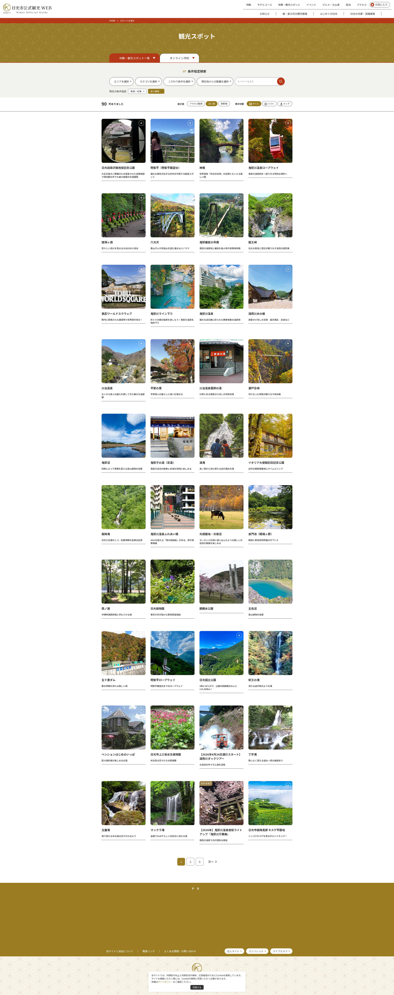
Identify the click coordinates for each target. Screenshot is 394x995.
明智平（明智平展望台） (166, 168)
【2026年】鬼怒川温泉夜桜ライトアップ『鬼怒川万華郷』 (220, 832)
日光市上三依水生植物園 (166, 754)
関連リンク (149, 951)
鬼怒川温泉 (206, 314)
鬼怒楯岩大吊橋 (209, 242)
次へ (211, 862)
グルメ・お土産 (331, 4)
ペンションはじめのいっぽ (118, 754)
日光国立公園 (207, 680)
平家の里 (156, 388)
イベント (311, 4)
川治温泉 (107, 388)
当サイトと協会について (119, 951)
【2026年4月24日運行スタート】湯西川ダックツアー (220, 756)
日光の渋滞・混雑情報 (362, 14)
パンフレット (256, 951)
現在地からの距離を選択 (215, 81)
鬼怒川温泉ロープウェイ (263, 168)
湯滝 (202, 462)
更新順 (224, 103)
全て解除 (155, 91)
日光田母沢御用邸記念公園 (118, 168)
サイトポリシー (165, 981)
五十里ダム (108, 680)
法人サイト (233, 951)
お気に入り (381, 4)
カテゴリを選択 (148, 81)
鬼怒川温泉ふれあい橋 (164, 534)
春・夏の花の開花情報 (295, 14)
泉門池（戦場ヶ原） (260, 534)
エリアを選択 (121, 81)
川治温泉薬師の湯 (210, 388)
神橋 (202, 168)
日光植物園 (157, 608)
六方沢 (155, 242)
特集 (248, 4)
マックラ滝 (157, 830)
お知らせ (265, 14)
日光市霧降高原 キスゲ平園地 (266, 830)
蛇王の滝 (253, 680)
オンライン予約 (179, 58)
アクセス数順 (196, 103)
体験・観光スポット (289, 4)
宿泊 (348, 4)
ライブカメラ (280, 951)
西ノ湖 (106, 608)
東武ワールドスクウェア (117, 314)
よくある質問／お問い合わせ (180, 951)
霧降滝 (106, 534)
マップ (286, 103)
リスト (271, 103)
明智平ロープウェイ (163, 680)
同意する (197, 987)
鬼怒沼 (106, 462)
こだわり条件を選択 (179, 81)
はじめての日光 (328, 14)
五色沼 (252, 608)
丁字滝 (252, 754)
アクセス (362, 4)
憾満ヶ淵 (107, 242)
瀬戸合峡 (253, 388)
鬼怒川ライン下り (162, 314)
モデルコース (264, 4)
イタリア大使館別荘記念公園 (266, 462)
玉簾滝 (106, 830)
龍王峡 (252, 242)
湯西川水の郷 (256, 314)
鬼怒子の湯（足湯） (163, 462)
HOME (112, 20)
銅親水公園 (206, 608)
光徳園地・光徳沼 (210, 534)
